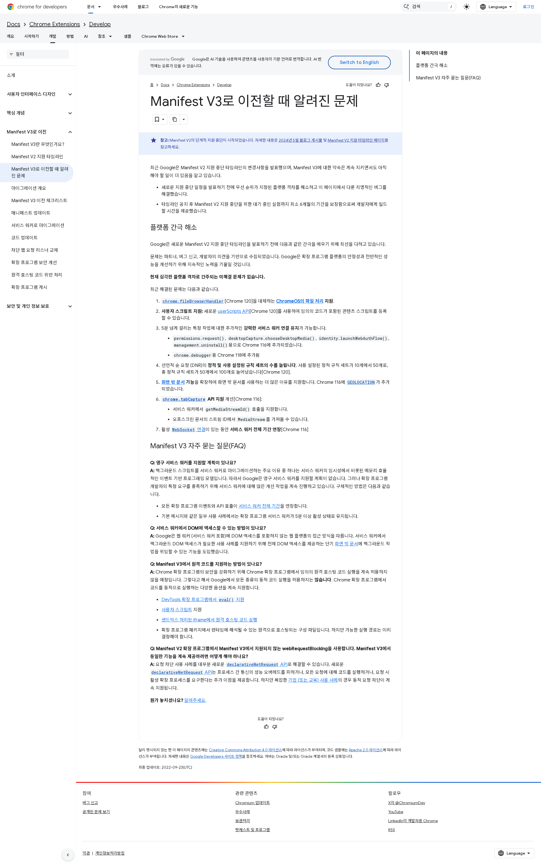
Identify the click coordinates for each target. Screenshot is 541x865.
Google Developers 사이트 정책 (216, 756)
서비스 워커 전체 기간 (259, 506)
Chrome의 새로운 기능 (178, 6)
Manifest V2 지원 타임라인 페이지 (356, 140)
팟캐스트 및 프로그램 (252, 829)
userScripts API (233, 311)
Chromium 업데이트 (252, 802)
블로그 (143, 6)
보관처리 (242, 820)
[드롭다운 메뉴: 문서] (101, 6)
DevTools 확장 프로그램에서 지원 (202, 600)
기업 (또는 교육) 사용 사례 (313, 680)
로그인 (529, 6)
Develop (100, 24)
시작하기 (31, 36)
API (257, 664)
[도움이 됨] (378, 85)
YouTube (395, 811)
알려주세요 (194, 700)
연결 (188, 429)
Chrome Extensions (54, 24)
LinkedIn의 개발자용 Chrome (413, 820)
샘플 (127, 36)
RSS (391, 829)
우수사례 (120, 6)
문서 (90, 6)
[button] (33, 94)
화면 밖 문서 (173, 382)
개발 (52, 36)
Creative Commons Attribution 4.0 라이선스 (245, 750)
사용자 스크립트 (176, 610)
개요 (10, 36)
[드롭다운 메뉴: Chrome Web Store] (185, 36)
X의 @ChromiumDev (406, 802)
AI (86, 36)
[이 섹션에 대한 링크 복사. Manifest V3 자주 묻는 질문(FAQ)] (251, 446)
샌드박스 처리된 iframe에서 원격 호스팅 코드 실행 (209, 620)
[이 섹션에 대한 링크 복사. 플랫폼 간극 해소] (202, 228)
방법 (70, 36)
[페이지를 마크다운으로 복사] (175, 119)
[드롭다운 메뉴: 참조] (112, 36)
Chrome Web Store (159, 36)
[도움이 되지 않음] (386, 85)
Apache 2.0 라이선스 (366, 750)
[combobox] (429, 7)
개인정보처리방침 (110, 853)
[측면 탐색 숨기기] (68, 854)
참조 (101, 36)
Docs (13, 24)
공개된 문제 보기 (96, 811)
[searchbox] (38, 54)
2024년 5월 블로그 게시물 (300, 140)
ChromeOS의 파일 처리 (299, 301)
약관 (86, 853)
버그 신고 (90, 802)
